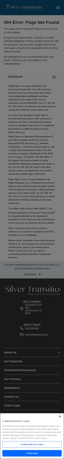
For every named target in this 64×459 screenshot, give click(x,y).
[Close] (59, 416)
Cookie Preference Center (32, 444)
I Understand (32, 453)
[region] (32, 436)
